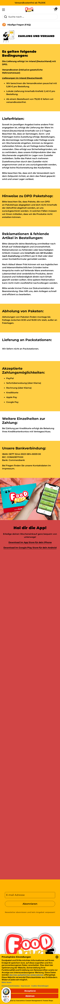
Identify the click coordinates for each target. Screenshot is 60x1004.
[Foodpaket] (29, 9)
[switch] (6, 1000)
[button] (55, 9)
